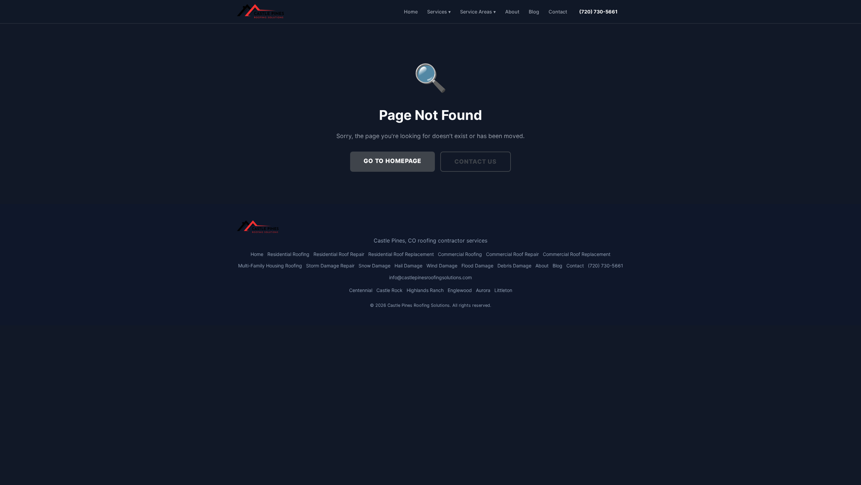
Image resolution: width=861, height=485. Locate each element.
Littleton (503, 290)
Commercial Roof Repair (512, 254)
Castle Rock (389, 290)
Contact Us (475, 161)
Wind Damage (441, 265)
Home (411, 11)
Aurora (483, 290)
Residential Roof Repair (338, 254)
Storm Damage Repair (330, 265)
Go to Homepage (392, 160)
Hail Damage (408, 265)
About (512, 11)
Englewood (460, 290)
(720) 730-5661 (598, 11)
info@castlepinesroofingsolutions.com (430, 277)
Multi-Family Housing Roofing (270, 265)
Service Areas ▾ (478, 11)
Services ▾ (439, 11)
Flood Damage (477, 265)
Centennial (360, 290)
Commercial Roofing (460, 254)
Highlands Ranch (425, 290)
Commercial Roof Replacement (576, 254)
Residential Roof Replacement (401, 254)
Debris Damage (514, 265)
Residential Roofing (288, 254)
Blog (534, 11)
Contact (558, 11)
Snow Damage (374, 265)
